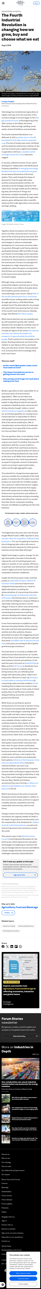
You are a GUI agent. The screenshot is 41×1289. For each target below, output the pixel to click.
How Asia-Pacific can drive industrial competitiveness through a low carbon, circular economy (25, 1129)
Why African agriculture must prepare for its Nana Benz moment (24, 1098)
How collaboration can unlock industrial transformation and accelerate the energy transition (20, 1084)
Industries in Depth (11, 11)
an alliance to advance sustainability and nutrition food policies (20, 786)
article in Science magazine (13, 411)
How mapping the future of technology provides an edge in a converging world (25, 1108)
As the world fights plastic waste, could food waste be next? (20, 366)
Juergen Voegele (8, 101)
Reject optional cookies (23, 1273)
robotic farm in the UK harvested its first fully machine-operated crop (19, 140)
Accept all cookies (23, 1278)
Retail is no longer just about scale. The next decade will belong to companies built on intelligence (25, 1139)
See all (35, 1054)
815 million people (25, 314)
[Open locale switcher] (2, 1284)
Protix (35, 683)
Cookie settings (23, 1284)
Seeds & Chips (31, 663)
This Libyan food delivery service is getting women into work (18, 373)
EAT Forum (17, 666)
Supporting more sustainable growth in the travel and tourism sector (25, 1118)
